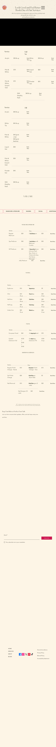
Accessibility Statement (43, 658)
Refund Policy (40, 655)
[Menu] (43, 7)
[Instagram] (23, 654)
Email (6, 535)
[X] (26, 654)
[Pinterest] (29, 654)
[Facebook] (20, 654)
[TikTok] (32, 654)
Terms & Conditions (42, 650)
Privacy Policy (40, 652)
